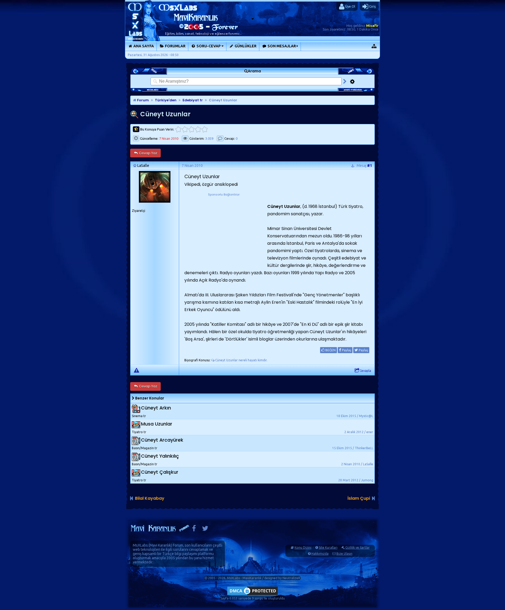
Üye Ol (349, 6)
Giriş (372, 6)
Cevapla (365, 370)
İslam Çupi (358, 498)
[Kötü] (184, 129)
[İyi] (198, 129)
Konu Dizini (303, 547)
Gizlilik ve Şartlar (357, 547)
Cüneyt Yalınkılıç (160, 456)
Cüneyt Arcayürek (162, 440)
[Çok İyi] (204, 129)
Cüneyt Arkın (156, 407)
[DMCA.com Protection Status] (252, 595)
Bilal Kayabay (149, 498)
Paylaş (346, 350)
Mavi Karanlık (160, 545)
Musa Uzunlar (156, 424)
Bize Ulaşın (344, 553)
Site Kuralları (328, 547)
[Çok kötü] (178, 129)
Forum (142, 100)
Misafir (372, 25)
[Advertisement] (223, 230)
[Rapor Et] (136, 370)
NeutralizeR (291, 578)
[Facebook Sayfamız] (194, 529)
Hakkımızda (320, 553)
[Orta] (191, 129)
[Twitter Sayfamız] (205, 529)
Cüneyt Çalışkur (159, 472)
